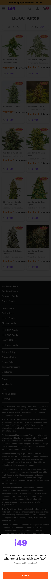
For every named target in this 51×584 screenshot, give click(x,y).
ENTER (25, 575)
